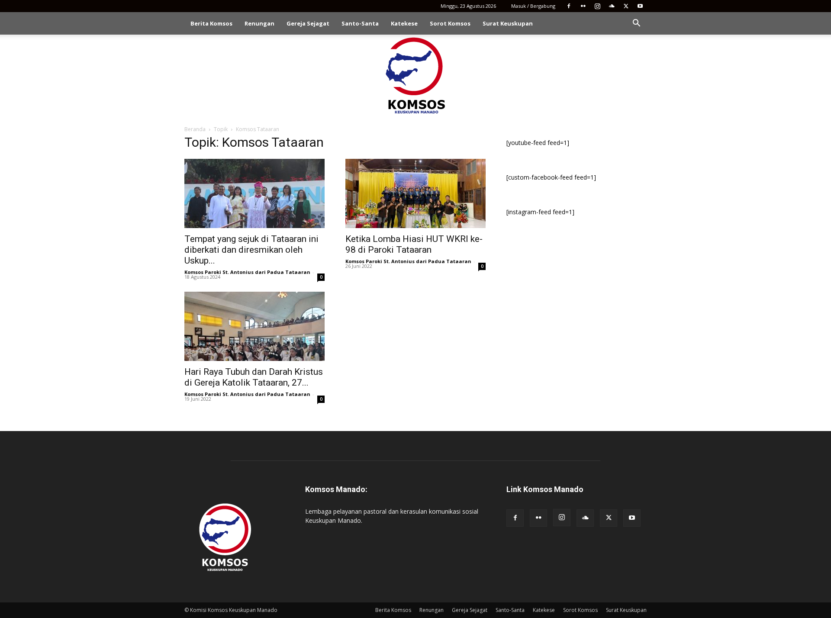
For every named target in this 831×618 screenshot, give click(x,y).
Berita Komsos (211, 23)
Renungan (259, 23)
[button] (636, 24)
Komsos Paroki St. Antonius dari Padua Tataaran (247, 272)
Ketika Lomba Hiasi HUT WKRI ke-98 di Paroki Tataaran (414, 244)
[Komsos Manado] (415, 75)
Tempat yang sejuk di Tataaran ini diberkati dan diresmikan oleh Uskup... (251, 250)
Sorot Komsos (450, 23)
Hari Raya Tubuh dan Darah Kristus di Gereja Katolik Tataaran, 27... (253, 377)
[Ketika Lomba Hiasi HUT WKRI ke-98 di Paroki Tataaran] (415, 193)
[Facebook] (568, 6)
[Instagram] (597, 6)
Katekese (404, 23)
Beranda (195, 129)
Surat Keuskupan (508, 23)
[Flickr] (583, 6)
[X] (625, 6)
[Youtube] (640, 6)
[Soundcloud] (611, 6)
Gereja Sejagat (308, 23)
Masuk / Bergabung (533, 6)
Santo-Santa (360, 23)
